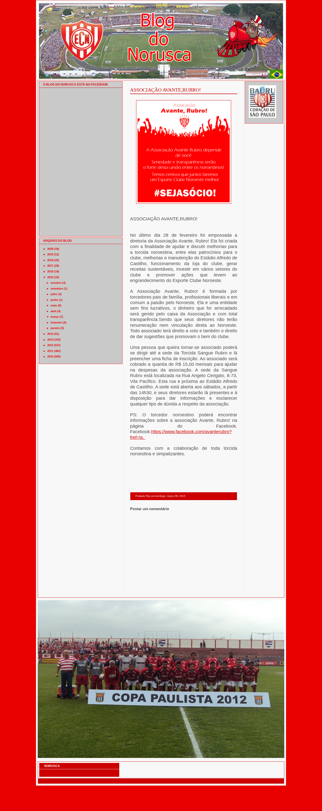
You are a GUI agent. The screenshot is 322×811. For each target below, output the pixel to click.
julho (54, 294)
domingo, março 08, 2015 (170, 496)
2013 (50, 339)
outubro (56, 282)
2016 (50, 271)
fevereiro (56, 322)
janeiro (55, 328)
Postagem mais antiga (224, 587)
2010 (50, 356)
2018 (50, 260)
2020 (50, 248)
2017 (50, 265)
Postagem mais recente (143, 587)
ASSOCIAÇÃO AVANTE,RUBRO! (165, 90)
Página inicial (184, 587)
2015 (50, 277)
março (55, 316)
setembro (57, 288)
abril (53, 311)
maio (54, 305)
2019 (50, 254)
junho (54, 299)
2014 (50, 333)
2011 (50, 350)
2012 (50, 345)
